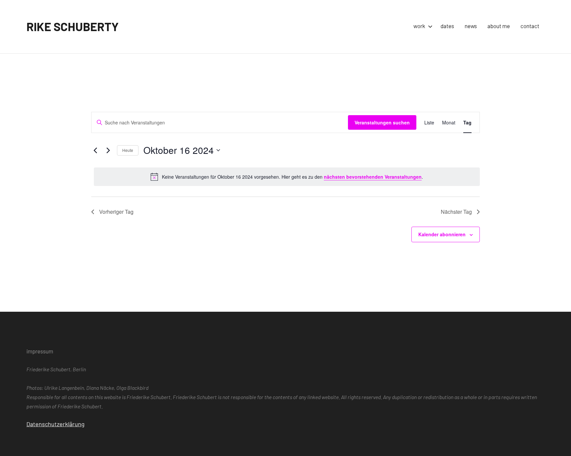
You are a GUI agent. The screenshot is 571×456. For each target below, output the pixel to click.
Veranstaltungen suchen (382, 122)
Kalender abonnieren (442, 234)
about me (498, 26)
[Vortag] (95, 150)
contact (529, 26)
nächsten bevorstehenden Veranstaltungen (373, 176)
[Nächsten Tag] (108, 150)
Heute (127, 150)
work (419, 26)
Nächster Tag (456, 211)
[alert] (287, 176)
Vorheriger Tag (116, 211)
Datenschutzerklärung (55, 424)
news (471, 26)
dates (447, 26)
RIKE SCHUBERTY (72, 26)
